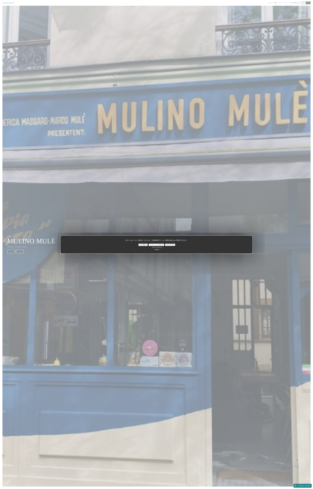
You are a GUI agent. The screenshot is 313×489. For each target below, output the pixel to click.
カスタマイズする (170, 244)
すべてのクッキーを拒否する (156, 244)
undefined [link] (157, 249)
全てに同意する (143, 244)
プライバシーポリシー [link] (157, 247)
